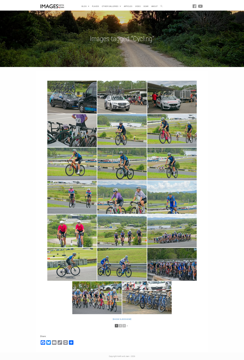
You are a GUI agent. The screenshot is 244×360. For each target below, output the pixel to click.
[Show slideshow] (122, 319)
